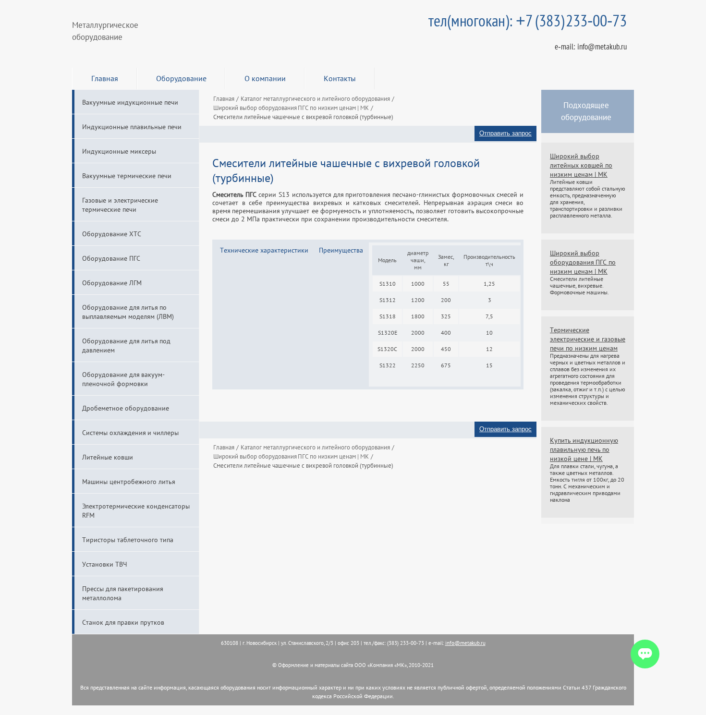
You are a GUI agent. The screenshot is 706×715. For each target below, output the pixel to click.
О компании (265, 78)
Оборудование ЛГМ (112, 282)
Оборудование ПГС (111, 258)
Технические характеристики (264, 249)
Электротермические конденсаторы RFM (136, 510)
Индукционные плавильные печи (132, 126)
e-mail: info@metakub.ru (591, 46)
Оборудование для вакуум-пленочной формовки (123, 379)
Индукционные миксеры (119, 151)
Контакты (340, 78)
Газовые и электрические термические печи (120, 204)
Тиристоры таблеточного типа (127, 539)
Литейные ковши (107, 456)
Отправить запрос (505, 133)
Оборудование (181, 78)
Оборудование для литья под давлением (126, 345)
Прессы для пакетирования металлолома (122, 593)
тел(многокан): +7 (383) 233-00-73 (527, 20)
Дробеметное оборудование (125, 407)
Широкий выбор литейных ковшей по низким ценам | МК (581, 165)
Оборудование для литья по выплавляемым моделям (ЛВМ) (128, 312)
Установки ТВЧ (104, 564)
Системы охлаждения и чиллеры (130, 432)
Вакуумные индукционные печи (130, 102)
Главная (104, 78)
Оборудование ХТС (111, 233)
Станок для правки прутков (123, 622)
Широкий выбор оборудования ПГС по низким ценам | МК (583, 262)
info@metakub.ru (465, 643)
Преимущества (341, 249)
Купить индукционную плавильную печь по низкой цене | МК (584, 449)
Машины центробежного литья (128, 481)
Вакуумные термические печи (126, 175)
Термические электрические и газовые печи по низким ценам (587, 338)
